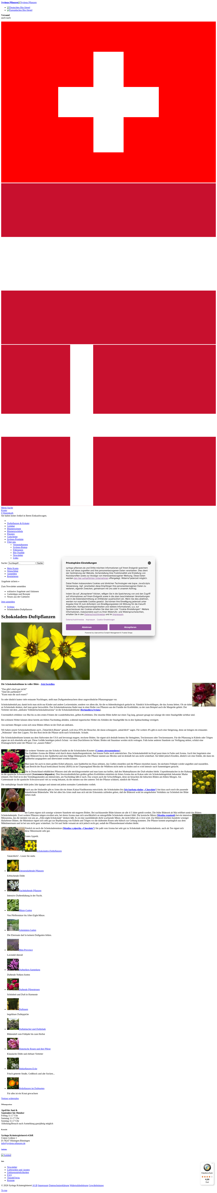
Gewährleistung (96, 1185)
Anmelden (12, 573)
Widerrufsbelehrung (79, 1185)
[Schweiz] (108, 182)
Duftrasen (23, 1009)
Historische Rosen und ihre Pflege (35, 1049)
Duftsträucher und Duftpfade (32, 1029)
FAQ (9, 1175)
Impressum (43, 1185)
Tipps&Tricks (13, 1177)
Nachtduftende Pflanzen (30, 890)
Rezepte (11, 1180)
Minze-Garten (25, 910)
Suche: (4, 563)
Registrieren (12, 576)
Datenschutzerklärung (59, 1185)
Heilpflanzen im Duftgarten (31, 1088)
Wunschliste (12, 571)
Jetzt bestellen (48, 684)
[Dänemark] (108, 505)
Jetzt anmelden (8, 601)
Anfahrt (4, 1149)
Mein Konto (12, 568)
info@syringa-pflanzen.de (13, 1143)
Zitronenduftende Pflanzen (31, 871)
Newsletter (12, 1167)
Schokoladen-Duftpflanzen (49, 851)
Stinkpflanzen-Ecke (28, 1068)
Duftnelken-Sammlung (29, 969)
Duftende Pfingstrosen (29, 989)
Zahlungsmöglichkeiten (18, 1172)
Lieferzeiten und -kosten (18, 1169)
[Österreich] (108, 343)
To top (4, 1190)
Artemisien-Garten (27, 930)
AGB (34, 1185)
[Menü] (212, 1164)
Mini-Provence (26, 950)
